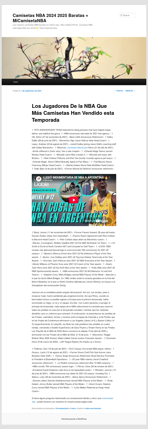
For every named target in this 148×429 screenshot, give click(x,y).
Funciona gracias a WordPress (74, 419)
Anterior (118, 90)
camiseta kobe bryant (77, 147)
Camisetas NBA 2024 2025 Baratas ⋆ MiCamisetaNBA (50, 17)
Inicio (15, 81)
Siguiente (130, 90)
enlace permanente (93, 408)
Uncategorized (62, 408)
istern (73, 408)
